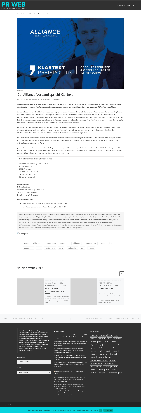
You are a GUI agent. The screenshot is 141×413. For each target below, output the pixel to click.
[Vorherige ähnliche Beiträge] (117, 273)
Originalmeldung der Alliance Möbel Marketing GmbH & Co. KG (45, 203)
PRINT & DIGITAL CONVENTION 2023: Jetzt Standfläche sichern (108, 286)
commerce (117, 338)
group (93, 348)
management (104, 354)
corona (93, 341)
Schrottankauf (110, 363)
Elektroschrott (114, 345)
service (106, 366)
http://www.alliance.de (27, 177)
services (114, 366)
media (113, 354)
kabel (113, 348)
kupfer (101, 351)
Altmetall (94, 335)
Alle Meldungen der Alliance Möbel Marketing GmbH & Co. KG (44, 207)
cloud (109, 338)
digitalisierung (96, 345)
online (105, 360)
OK (100, 410)
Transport (102, 372)
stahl (108, 369)
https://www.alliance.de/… (71, 122)
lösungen (94, 354)
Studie (114, 369)
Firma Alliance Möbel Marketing (29, 99)
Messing (101, 357)
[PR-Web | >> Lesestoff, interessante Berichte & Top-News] (13, 4)
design (107, 341)
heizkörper (101, 348)
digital (114, 341)
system (93, 372)
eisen (105, 345)
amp (110, 335)
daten (100, 341)
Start (18, 14)
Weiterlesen (108, 410)
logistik (108, 351)
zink (120, 372)
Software (101, 369)
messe (93, 357)
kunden (93, 351)
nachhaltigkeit (96, 360)
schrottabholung (96, 363)
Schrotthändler (96, 366)
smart (93, 369)
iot (108, 348)
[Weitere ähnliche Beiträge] (121, 273)
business (102, 338)
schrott (112, 360)
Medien (23, 14)
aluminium (103, 335)
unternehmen (112, 372)
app (116, 335)
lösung (115, 351)
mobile (108, 357)
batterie (93, 338)
